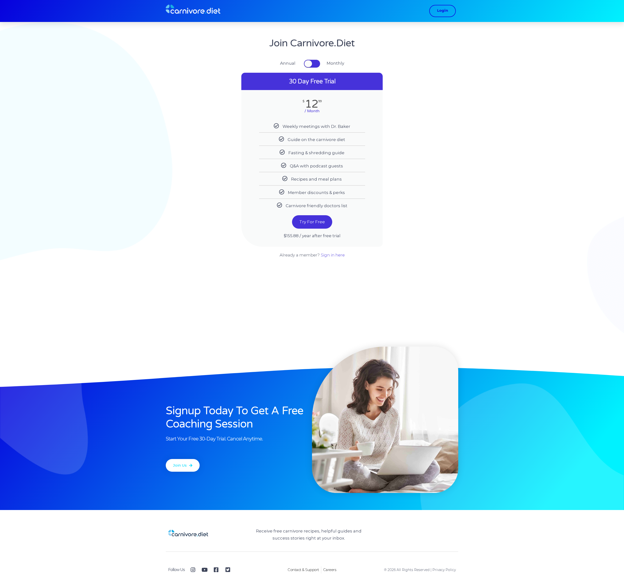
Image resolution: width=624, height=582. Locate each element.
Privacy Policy (444, 570)
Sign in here (333, 255)
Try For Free (312, 221)
